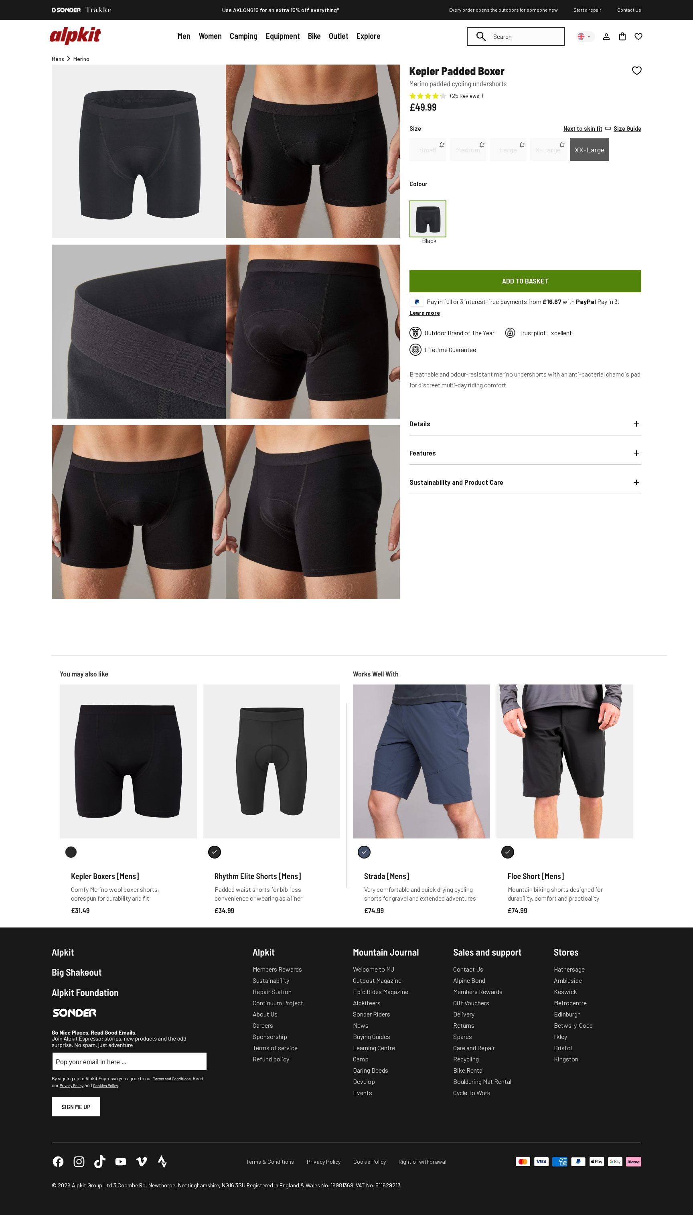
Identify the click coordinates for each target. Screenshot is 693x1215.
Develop (364, 1081)
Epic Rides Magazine (380, 991)
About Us (265, 1014)
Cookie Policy (369, 1161)
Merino (81, 58)
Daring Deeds (370, 1070)
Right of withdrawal (422, 1161)
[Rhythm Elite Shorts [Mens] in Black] (214, 852)
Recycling (466, 1059)
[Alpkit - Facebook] (58, 1161)
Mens (58, 58)
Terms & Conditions (270, 1161)
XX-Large (589, 149)
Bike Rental (468, 1070)
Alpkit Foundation (85, 992)
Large (508, 149)
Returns (463, 1025)
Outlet (339, 35)
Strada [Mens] (386, 876)
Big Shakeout (77, 972)
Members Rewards (277, 969)
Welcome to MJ (373, 969)
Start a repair (587, 9)
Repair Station (272, 991)
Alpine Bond (469, 980)
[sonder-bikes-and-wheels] (66, 10)
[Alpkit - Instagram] (79, 1161)
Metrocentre (570, 1002)
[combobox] (516, 36)
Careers (263, 1025)
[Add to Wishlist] (636, 71)
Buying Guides (371, 1036)
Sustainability (271, 980)
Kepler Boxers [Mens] (105, 876)
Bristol (563, 1047)
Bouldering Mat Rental (482, 1081)
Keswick (565, 991)
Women (210, 35)
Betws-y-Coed (573, 1025)
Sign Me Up (76, 1106)
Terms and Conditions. (172, 1078)
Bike (314, 35)
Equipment (283, 35)
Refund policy (271, 1059)
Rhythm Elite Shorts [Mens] (258, 876)
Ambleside (568, 980)
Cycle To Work (471, 1092)
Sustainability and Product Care (456, 482)
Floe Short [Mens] (536, 876)
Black (429, 240)
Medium (468, 149)
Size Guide (602, 128)
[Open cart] (622, 36)
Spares (462, 1036)
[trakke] (98, 10)
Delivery (463, 1014)
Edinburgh (567, 1014)
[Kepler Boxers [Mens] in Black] (71, 852)
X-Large (548, 149)
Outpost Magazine (377, 980)
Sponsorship (270, 1036)
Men (184, 35)
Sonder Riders (371, 1014)
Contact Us (629, 9)
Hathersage (569, 969)
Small (427, 149)
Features (422, 452)
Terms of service (275, 1047)
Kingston (566, 1059)
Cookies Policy (105, 1085)
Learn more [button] (424, 312)
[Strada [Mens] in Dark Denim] (364, 852)
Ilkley (560, 1036)
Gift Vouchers (471, 1002)
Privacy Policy (71, 1085)
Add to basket (525, 280)
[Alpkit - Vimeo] (141, 1161)
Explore (369, 35)
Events (362, 1092)
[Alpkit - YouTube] (120, 1161)
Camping (243, 35)
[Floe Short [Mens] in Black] (507, 852)
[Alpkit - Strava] (162, 1161)
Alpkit (63, 952)
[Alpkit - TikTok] (99, 1161)
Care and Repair (474, 1047)
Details (419, 423)
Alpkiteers (367, 1002)
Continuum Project (278, 1002)
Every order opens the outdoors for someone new (503, 9)
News (361, 1025)
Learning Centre (374, 1047)
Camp (361, 1059)
